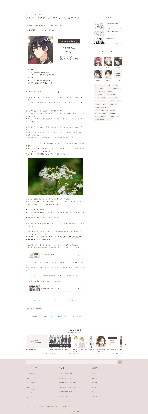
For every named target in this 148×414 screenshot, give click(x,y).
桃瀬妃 (97, 116)
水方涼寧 (112, 116)
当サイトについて (32, 378)
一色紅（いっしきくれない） (67, 374)
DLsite (94, 387)
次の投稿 (73, 300)
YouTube (94, 396)
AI (95, 85)
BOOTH (94, 383)
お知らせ (116, 85)
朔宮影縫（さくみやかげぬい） (68, 383)
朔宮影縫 (97, 113)
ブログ (28, 397)
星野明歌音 (105, 107)
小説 (104, 104)
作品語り (104, 98)
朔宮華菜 (113, 113)
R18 (110, 85)
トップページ (30, 374)
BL (100, 85)
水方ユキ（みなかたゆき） (67, 378)
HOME (28, 406)
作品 (28, 387)
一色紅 (97, 98)
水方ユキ (104, 116)
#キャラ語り (30, 308)
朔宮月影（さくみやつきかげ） (68, 387)
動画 (116, 98)
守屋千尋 (112, 101)
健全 (111, 98)
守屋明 (119, 101)
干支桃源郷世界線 (113, 104)
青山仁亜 (110, 119)
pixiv (93, 374)
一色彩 (107, 94)
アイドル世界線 (99, 88)
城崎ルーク (103, 101)
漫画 (118, 116)
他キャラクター (63, 396)
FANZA (94, 391)
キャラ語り (39, 14)
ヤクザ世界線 (98, 94)
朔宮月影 (105, 113)
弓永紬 (97, 107)
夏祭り (30, 138)
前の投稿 (37, 300)
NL (104, 85)
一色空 (113, 94)
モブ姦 (110, 91)
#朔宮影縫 (39, 308)
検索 (120, 362)
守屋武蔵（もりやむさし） (67, 391)
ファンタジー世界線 (100, 91)
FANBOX (94, 378)
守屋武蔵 (97, 104)
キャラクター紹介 (32, 383)
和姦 (96, 101)
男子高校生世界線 (99, 119)
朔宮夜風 (113, 110)
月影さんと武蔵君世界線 (101, 110)
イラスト (108, 88)
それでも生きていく (48, 138)
